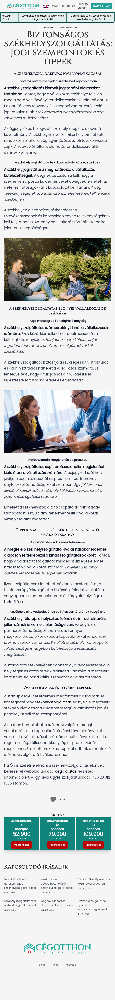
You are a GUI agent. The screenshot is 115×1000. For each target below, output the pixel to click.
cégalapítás (66, 771)
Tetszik (61, 799)
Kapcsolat (101, 6)
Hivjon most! (82, 6)
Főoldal (42, 964)
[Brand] (23, 6)
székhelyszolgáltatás (53, 702)
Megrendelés (21, 845)
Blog (71, 6)
